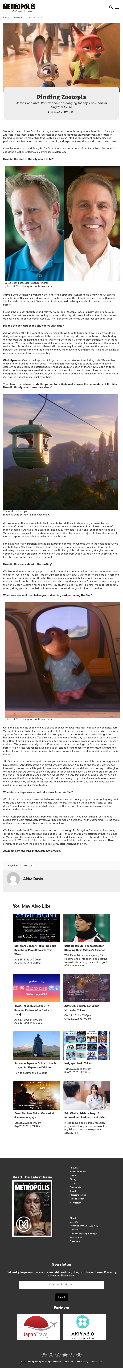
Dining (73, 1179)
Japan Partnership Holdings (83, 1233)
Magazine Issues (78, 1195)
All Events (74, 1168)
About (73, 1218)
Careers (74, 1222)
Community (19, 17)
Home (6, 17)
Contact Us (75, 1229)
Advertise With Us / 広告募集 (84, 1226)
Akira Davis (56, 112)
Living (73, 1183)
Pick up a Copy (77, 1199)
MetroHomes (76, 1237)
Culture (73, 1175)
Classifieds (75, 1241)
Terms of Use (96, 1361)
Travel (73, 1191)
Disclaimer (68, 1361)
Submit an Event (78, 1171)
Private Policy (82, 1361)
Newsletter (75, 1203)
